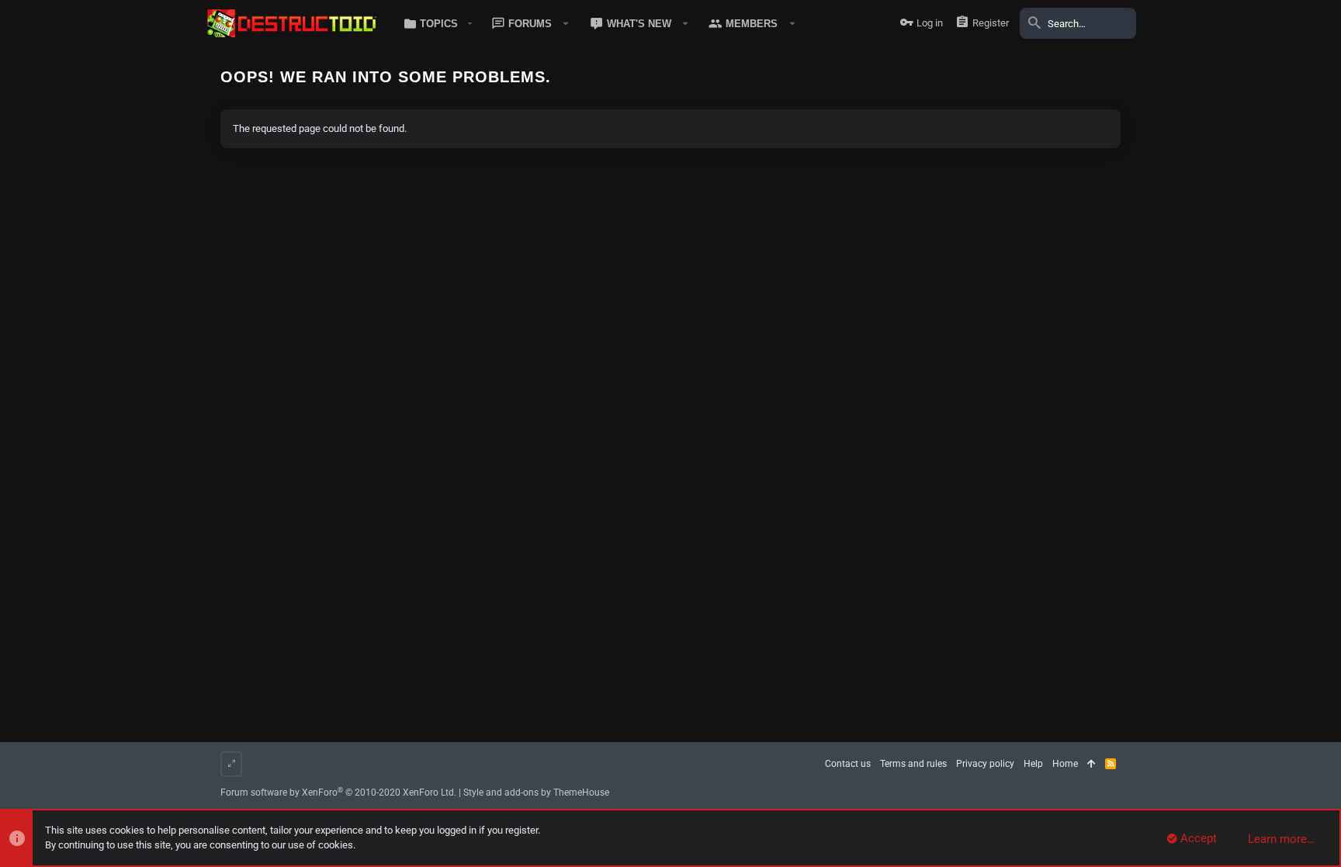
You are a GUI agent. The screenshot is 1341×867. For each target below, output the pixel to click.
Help (1033, 763)
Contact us (848, 763)
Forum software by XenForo (338, 792)
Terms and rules (913, 763)
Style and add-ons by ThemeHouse (536, 792)
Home (1065, 763)
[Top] (1091, 764)
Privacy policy (985, 763)
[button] (435, 23)
